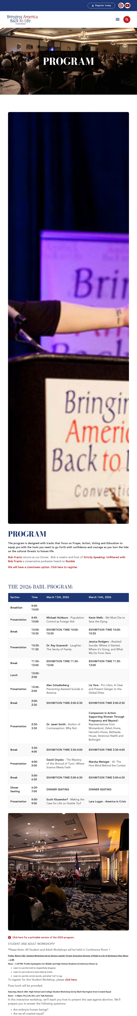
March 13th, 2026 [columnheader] (57, 597)
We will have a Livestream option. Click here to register (42, 567)
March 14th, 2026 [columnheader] (100, 597)
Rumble (70, 561)
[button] (118, 19)
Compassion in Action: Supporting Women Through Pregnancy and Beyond (106, 717)
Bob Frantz (15, 557)
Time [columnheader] (34, 597)
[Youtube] (127, 5)
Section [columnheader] (15, 597)
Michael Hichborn (57, 618)
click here (71, 980)
